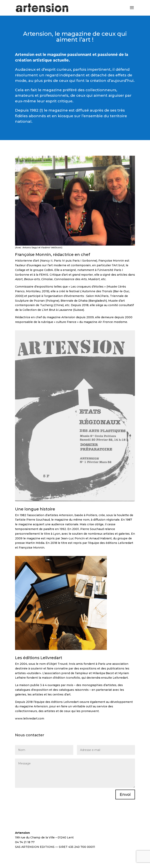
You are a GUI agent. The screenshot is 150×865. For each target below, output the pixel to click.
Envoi (125, 794)
